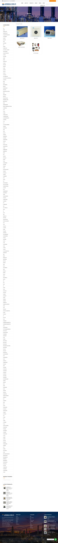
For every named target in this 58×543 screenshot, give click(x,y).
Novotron (4, 292)
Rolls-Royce (5, 352)
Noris (4, 289)
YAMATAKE (5, 467)
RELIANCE (5, 344)
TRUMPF (4, 432)
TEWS (4, 420)
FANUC (4, 166)
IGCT (4, 212)
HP (3, 202)
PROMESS (5, 334)
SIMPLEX (4, 397)
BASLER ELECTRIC (6, 91)
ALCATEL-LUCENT (6, 49)
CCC (4, 109)
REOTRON (5, 347)
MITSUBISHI (5, 267)
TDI (3, 415)
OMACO (4, 299)
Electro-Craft (5, 144)
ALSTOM (4, 56)
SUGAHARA (5, 407)
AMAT (4, 58)
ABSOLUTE (5, 31)
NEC (4, 284)
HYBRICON (5, 204)
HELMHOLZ (5, 192)
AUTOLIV (4, 74)
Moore (4, 274)
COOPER (4, 119)
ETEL (4, 161)
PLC (4, 325)
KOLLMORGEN (5, 234)
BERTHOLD (5, 101)
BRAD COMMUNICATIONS (7, 106)
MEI (3, 254)
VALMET (4, 442)
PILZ (4, 319)
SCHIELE (4, 372)
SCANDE (4, 367)
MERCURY (5, 257)
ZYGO (4, 472)
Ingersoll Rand (5, 219)
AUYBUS (4, 79)
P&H (4, 307)
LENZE (4, 247)
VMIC (4, 452)
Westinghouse (5, 457)
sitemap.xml (30, 538)
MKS (4, 269)
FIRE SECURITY (5, 169)
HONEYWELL (5, 199)
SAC (4, 355)
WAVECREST (5, 455)
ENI (3, 154)
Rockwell (4, 350)
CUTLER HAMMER (6, 124)
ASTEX (4, 69)
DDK (4, 129)
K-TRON (4, 227)
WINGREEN (5, 460)
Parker (4, 312)
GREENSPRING (5, 186)
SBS (4, 365)
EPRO (4, 159)
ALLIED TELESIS (6, 53)
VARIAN (4, 445)
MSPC (4, 279)
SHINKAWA (5, 387)
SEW (4, 385)
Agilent (4, 46)
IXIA (4, 222)
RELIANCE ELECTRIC (6, 345)
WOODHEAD (5, 462)
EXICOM (4, 164)
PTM (4, 337)
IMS (3, 214)
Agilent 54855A (50, 38)
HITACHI (4, 197)
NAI (3, 282)
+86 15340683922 (7, 524)
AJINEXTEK (5, 48)
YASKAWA (5, 468)
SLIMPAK (4, 400)
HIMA (4, 194)
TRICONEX (5, 430)
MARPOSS (5, 252)
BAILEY (4, 86)
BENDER (4, 94)
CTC (4, 121)
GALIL (4, 179)
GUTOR (4, 187)
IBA (3, 206)
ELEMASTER (5, 146)
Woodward (4, 463)
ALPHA (4, 54)
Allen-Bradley (5, 51)
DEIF (4, 131)
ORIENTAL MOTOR (6, 304)
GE (3, 181)
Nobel (4, 287)
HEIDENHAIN (5, 191)
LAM (4, 242)
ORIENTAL (5, 302)
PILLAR (4, 317)
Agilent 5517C (36, 38)
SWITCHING (5, 410)
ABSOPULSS (5, 33)
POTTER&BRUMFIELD (6, 329)
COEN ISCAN (5, 114)
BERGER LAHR (5, 99)
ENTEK (4, 156)
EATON (4, 141)
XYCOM (4, 465)
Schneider (4, 375)
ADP (4, 41)
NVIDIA (4, 294)
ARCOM (4, 64)
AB (3, 28)
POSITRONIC (5, 327)
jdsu (4, 224)
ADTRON (4, 43)
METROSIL (5, 259)
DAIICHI (4, 126)
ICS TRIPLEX (5, 207)
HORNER (4, 201)
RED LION (4, 342)
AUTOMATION (5, 76)
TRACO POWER (5, 425)
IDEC (4, 209)
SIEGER (4, 390)
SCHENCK (5, 370)
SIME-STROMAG (6, 395)
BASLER (4, 89)
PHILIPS (4, 314)
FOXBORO (5, 176)
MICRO (4, 262)
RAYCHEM (5, 340)
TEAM (4, 417)
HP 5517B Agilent (35, 53)
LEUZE (4, 249)
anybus (4, 63)
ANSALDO (5, 61)
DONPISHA (5, 136)
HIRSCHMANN (5, 196)
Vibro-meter (5, 450)
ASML (4, 68)
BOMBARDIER (5, 104)
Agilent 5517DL (22, 38)
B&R (4, 81)
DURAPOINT (5, 139)
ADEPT (4, 38)
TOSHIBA (4, 422)
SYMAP (4, 412)
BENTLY (4, 96)
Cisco (4, 111)
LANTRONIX (5, 244)
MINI (4, 264)
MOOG (4, 272)
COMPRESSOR (5, 116)
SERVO (4, 382)
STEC (4, 405)
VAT (4, 447)
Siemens (4, 392)
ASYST (4, 71)
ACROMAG (5, 36)
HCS (4, 189)
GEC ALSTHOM (5, 184)
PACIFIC (4, 309)
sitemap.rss (33, 538)
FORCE (4, 174)
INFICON (4, 217)
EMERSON (5, 151)
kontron (4, 237)
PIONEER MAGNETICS (7, 322)
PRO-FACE (5, 330)
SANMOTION (5, 362)
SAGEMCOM (5, 357)
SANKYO (4, 360)
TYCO (4, 435)
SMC (4, 402)
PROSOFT (5, 335)
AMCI (4, 59)
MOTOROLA (5, 277)
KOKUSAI (4, 232)
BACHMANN (5, 84)
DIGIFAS (4, 134)
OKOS (4, 297)
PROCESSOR (5, 332)
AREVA (4, 66)
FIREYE (4, 171)
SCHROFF (5, 377)
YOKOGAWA (5, 470)
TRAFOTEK (5, 427)
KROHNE (4, 239)
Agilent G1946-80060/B (21, 47)
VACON (4, 440)
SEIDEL (4, 380)
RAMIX (4, 339)
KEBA (4, 229)
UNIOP (4, 437)
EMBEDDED (5, 149)
